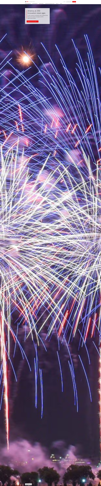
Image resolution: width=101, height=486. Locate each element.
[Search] (75, 3)
